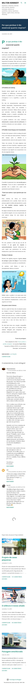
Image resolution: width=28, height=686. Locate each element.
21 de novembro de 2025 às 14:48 (17, 370)
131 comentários (17, 577)
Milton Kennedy (10, 2)
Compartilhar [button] (6, 356)
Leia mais (4, 579)
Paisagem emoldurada (12, 651)
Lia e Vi (8, 485)
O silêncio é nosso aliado (13, 605)
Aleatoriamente (11, 369)
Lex (7, 470)
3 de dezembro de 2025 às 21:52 (16, 487)
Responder (10, 466)
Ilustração (13, 354)
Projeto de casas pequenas (9, 558)
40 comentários (16, 622)
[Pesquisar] (21, 3)
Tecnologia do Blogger (15, 679)
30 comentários (16, 668)
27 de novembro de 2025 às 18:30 (17, 471)
